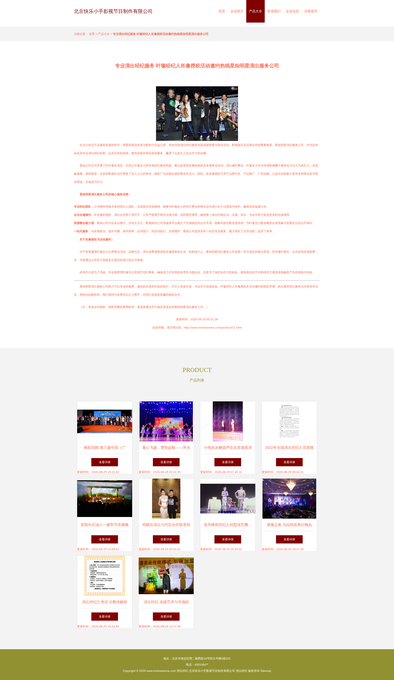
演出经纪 (182, 670)
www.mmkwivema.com (161, 670)
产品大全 (255, 11)
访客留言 (310, 11)
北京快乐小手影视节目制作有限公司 (113, 11)
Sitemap (265, 670)
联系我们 (274, 11)
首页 (222, 11)
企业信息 (292, 11)
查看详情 (104, 462)
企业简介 (237, 11)
